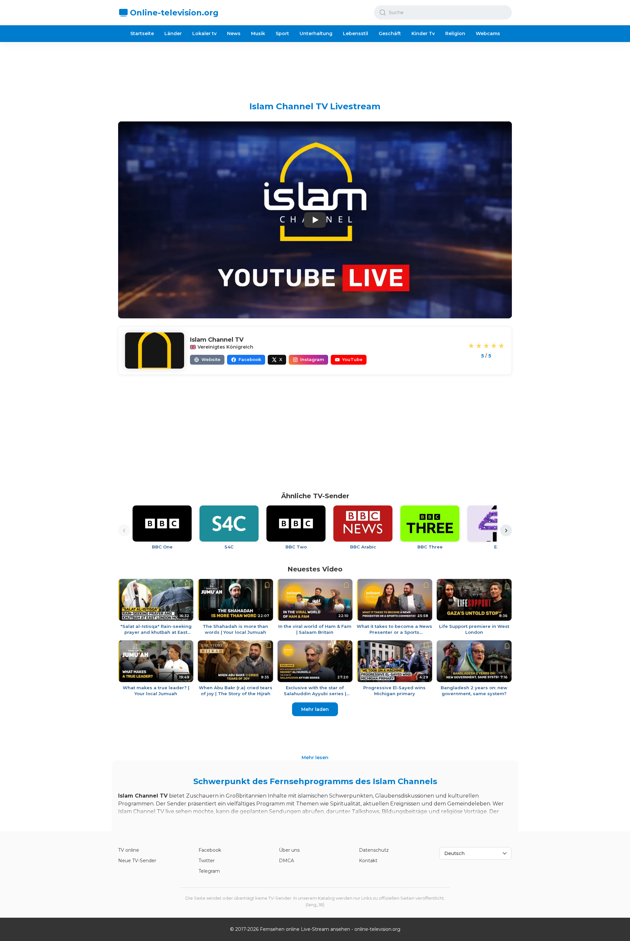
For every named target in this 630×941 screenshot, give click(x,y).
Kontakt (368, 861)
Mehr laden (315, 709)
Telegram (209, 871)
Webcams (488, 33)
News (234, 33)
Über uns (289, 850)
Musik (258, 33)
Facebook (210, 850)
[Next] (506, 530)
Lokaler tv (204, 33)
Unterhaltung (316, 33)
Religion (455, 33)
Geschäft (390, 33)
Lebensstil (355, 33)
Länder (173, 33)
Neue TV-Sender (137, 861)
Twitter (207, 861)
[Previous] (124, 530)
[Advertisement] (315, 66)
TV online (128, 850)
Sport (282, 33)
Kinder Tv (423, 33)
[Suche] (382, 12)
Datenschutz (374, 850)
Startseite (142, 33)
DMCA (286, 861)
